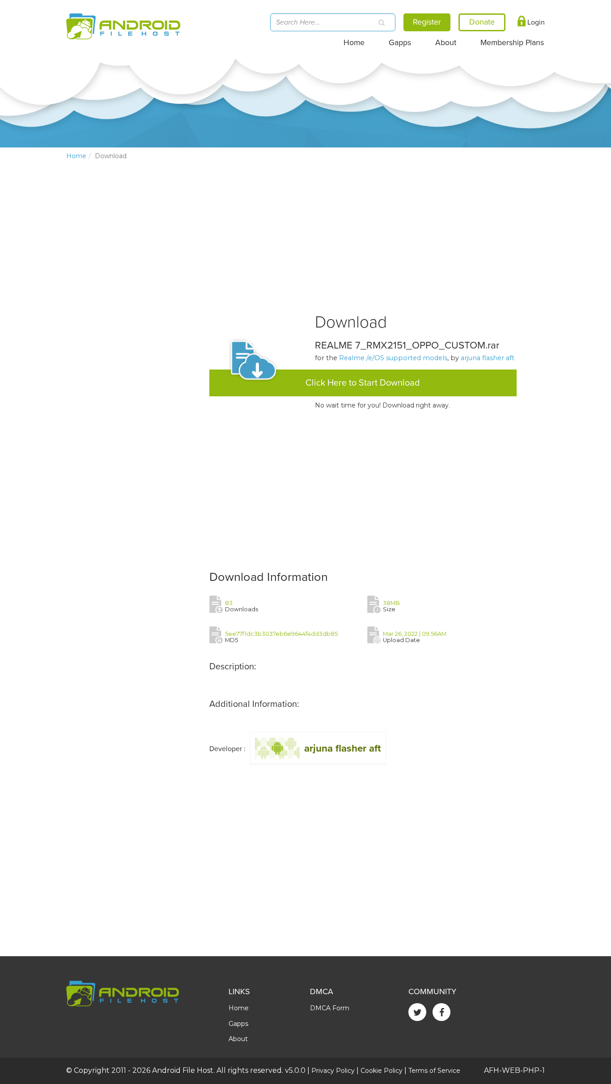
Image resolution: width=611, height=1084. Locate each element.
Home (354, 42)
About (445, 42)
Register (427, 22)
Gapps (400, 42)
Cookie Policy (382, 1071)
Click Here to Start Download (363, 383)
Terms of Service (434, 1071)
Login (535, 22)
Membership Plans (512, 42)
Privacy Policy (333, 1071)
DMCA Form (329, 1008)
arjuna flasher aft (487, 358)
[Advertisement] (133, 315)
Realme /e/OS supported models (393, 358)
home (76, 156)
